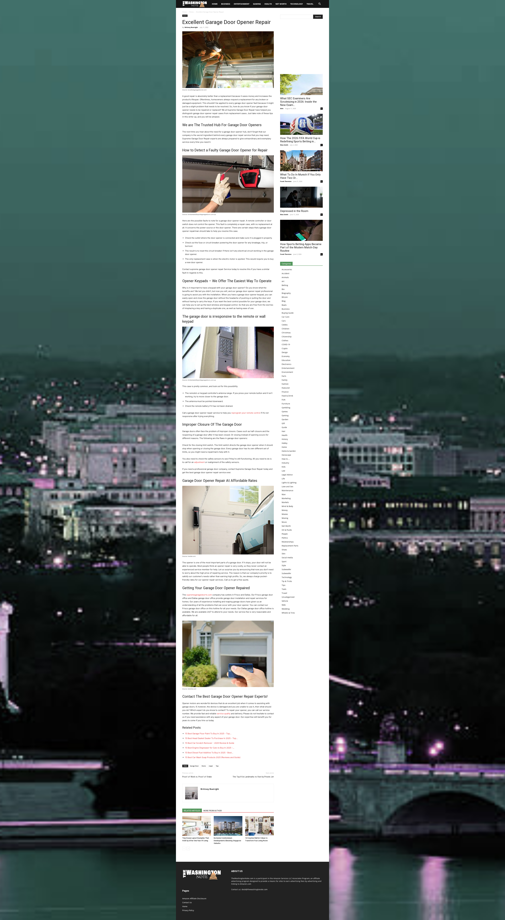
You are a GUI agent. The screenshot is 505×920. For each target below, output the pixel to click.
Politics (285, 538)
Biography (286, 293)
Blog (284, 301)
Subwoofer (286, 569)
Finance (285, 392)
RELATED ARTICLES (192, 811)
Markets (285, 502)
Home (184, 12)
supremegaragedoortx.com (199, 595)
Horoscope (286, 455)
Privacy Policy (188, 910)
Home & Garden (289, 451)
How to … (286, 459)
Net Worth (281, 4)
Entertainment (241, 4)
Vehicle (285, 601)
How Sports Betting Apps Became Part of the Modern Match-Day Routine (300, 247)
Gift (283, 423)
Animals (285, 277)
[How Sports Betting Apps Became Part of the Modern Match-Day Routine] (301, 230)
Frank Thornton (285, 181)
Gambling (286, 407)
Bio (283, 289)
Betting (285, 285)
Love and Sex (287, 486)
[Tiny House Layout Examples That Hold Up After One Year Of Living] (196, 826)
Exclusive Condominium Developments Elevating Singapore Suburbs (227, 840)
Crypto (284, 348)
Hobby (284, 443)
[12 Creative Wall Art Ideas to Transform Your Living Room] (259, 826)
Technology (296, 4)
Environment (287, 372)
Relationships (288, 542)
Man (284, 494)
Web (284, 605)
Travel (310, 4)
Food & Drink (287, 395)
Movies (285, 514)
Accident (285, 273)
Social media (287, 557)
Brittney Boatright (191, 27)
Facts (284, 376)
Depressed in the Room (294, 211)
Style (284, 565)
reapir (211, 766)
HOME (215, 4)
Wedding (286, 609)
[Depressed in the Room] (301, 197)
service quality (223, 713)
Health (268, 4)
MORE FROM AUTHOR (212, 811)
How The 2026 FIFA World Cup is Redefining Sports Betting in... (300, 140)
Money (285, 510)
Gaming (257, 4)
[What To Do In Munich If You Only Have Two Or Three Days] (301, 160)
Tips (217, 766)
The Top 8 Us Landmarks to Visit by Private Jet (253, 777)
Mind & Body (287, 506)
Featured (286, 388)
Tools (284, 589)
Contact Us (187, 902)
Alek (281, 108)
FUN (283, 399)
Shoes (284, 549)
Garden (285, 419)
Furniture (286, 403)
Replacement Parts (290, 545)
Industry (285, 463)
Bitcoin (285, 297)
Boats (284, 305)
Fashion (285, 384)
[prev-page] (184, 848)
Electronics (286, 364)
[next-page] (188, 848)
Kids (284, 467)
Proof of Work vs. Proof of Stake (197, 777)
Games (285, 411)
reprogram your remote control (245, 413)
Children (285, 328)
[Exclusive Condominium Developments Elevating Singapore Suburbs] (228, 826)
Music (284, 522)
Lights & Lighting (289, 482)
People (285, 534)
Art (283, 281)
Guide (284, 427)
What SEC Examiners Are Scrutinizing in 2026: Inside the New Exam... (298, 102)
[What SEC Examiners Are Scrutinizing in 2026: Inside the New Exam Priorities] (301, 84)
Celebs (285, 324)
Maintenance (287, 490)
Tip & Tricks (287, 581)
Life (283, 478)
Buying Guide (288, 313)
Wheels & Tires (288, 613)
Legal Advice (287, 474)
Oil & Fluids (287, 530)
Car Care (285, 317)
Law (283, 470)
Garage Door (194, 766)
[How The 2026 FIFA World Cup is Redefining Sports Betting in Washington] (301, 124)
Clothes (285, 340)
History (285, 439)
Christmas (286, 332)
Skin (283, 553)
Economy (286, 356)
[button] (319, 4)
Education (286, 360)
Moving (285, 518)
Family (284, 380)
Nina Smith (284, 145)
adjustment (199, 462)
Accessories (287, 269)
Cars (284, 321)
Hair (283, 431)
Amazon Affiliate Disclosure (194, 898)
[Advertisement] (301, 47)
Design (285, 352)
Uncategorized (288, 597)
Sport (284, 561)
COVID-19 (286, 344)
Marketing (286, 498)
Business (225, 4)
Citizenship (287, 336)
